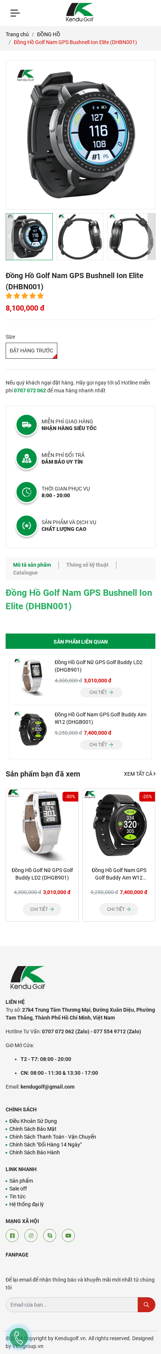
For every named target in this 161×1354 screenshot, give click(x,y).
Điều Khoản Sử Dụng (33, 1121)
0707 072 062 (30, 390)
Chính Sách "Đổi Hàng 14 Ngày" (45, 1145)
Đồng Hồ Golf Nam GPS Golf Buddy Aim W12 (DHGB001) (119, 877)
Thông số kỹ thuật (87, 565)
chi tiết (98, 692)
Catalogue (25, 573)
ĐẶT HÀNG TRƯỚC (31, 351)
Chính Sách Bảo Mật (33, 1129)
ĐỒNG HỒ (48, 34)
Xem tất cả (139, 774)
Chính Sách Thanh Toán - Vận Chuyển (52, 1137)
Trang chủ (17, 34)
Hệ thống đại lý (26, 1204)
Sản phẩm (21, 1181)
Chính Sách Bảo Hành (34, 1152)
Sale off (18, 1189)
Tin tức (17, 1196)
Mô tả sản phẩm (32, 565)
